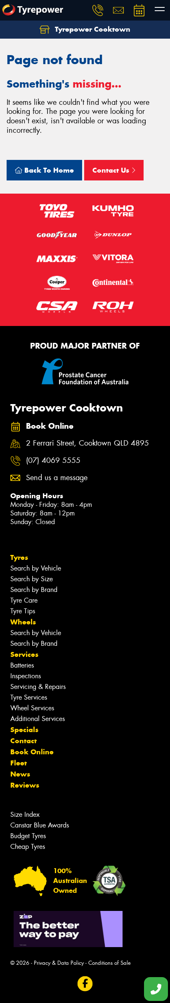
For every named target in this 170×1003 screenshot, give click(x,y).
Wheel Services (32, 708)
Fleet (18, 762)
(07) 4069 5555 (53, 460)
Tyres (19, 557)
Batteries (22, 665)
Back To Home (48, 170)
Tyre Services (28, 697)
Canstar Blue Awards (39, 825)
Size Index (25, 814)
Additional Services (37, 718)
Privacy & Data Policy (59, 962)
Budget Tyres (28, 836)
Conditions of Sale (109, 962)
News (20, 774)
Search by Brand (33, 589)
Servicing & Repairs (38, 686)
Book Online (32, 751)
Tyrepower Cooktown (91, 29)
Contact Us (111, 170)
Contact (23, 740)
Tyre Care (24, 600)
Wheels (23, 621)
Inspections (25, 676)
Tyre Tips (22, 611)
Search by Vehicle (35, 568)
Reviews (24, 785)
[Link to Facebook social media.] (85, 983)
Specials (24, 729)
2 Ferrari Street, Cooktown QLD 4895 (87, 443)
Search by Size (31, 579)
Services (24, 654)
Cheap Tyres (27, 846)
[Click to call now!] (98, 10)
